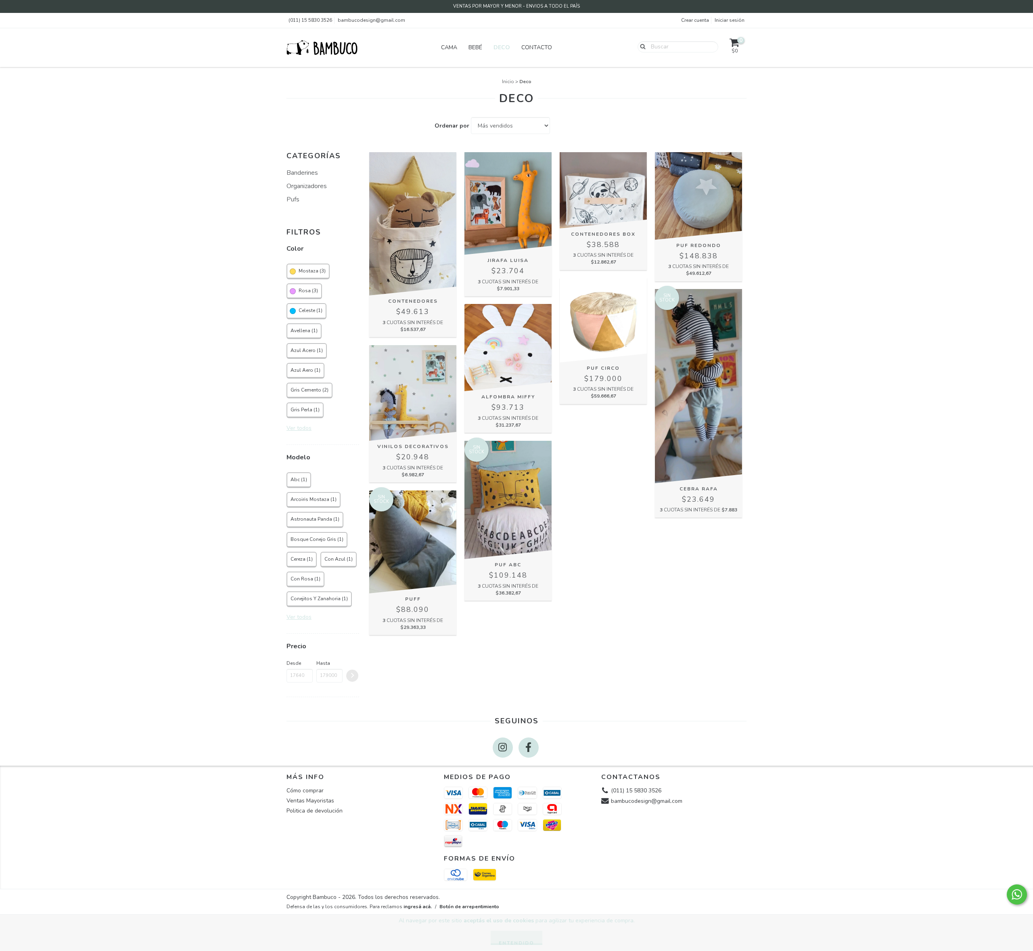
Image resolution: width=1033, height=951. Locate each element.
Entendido (516, 942)
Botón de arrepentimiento (469, 906)
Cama (449, 47)
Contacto (536, 47)
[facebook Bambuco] (529, 747)
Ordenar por (452, 126)
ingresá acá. (418, 906)
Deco (501, 47)
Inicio (508, 81)
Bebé (475, 47)
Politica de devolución (314, 811)
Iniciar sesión (729, 20)
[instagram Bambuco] (503, 747)
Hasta (323, 663)
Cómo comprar (305, 790)
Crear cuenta (695, 20)
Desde (293, 663)
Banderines (302, 172)
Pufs (292, 199)
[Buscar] (641, 46)
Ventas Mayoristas (310, 800)
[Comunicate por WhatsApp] (1017, 894)
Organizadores (306, 186)
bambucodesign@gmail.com (371, 20)
